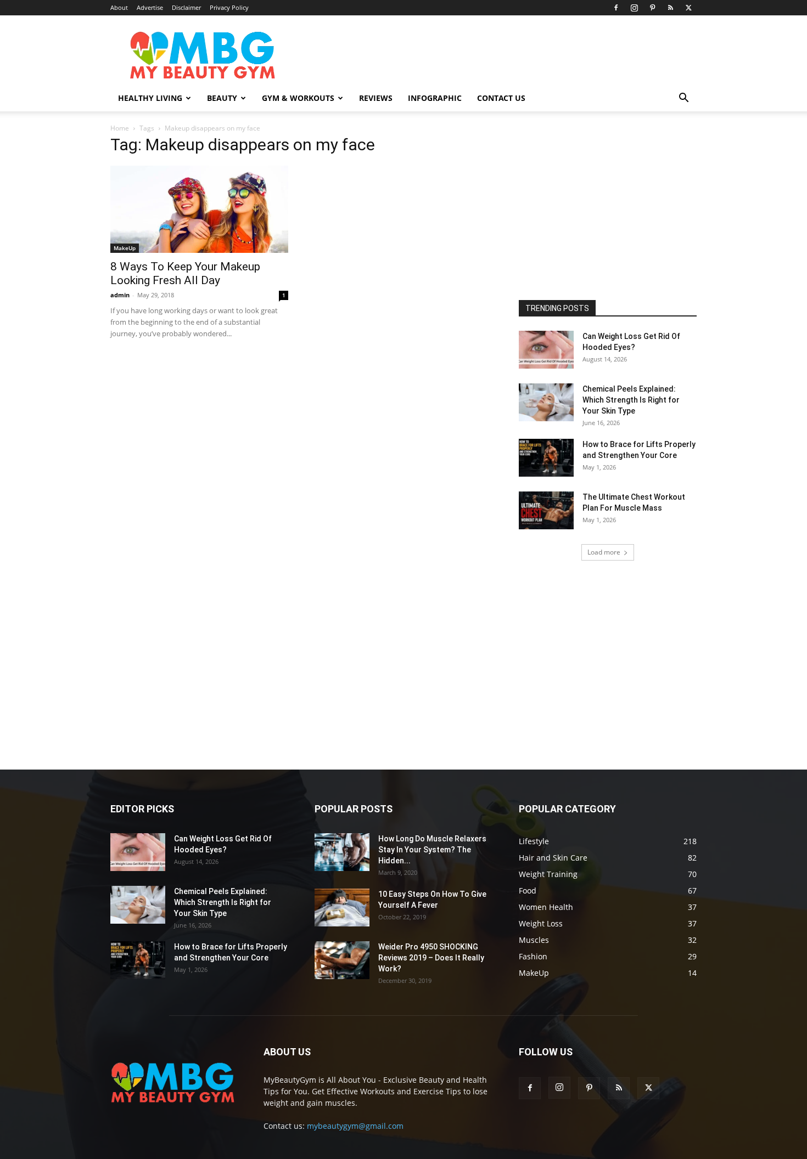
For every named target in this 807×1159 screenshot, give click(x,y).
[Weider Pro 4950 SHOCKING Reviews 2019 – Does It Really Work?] (342, 960)
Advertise (150, 7)
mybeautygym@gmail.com (355, 1126)
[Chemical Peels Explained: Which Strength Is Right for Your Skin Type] (546, 402)
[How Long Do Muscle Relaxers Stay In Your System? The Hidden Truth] (342, 852)
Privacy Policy (229, 7)
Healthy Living (150, 98)
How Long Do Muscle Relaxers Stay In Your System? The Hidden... (432, 849)
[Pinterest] (652, 7)
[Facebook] (616, 7)
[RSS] (670, 7)
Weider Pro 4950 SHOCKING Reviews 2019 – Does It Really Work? (431, 957)
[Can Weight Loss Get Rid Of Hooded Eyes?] (546, 350)
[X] (688, 7)
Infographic (435, 98)
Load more (603, 552)
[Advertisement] (601, 207)
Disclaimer (186, 7)
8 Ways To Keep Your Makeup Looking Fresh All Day (185, 273)
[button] (683, 99)
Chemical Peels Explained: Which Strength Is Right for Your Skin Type (631, 400)
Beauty (222, 98)
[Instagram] (634, 7)
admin (120, 295)
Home (119, 128)
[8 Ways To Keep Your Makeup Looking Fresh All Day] (199, 209)
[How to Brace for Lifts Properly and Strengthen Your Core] (546, 458)
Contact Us (501, 98)
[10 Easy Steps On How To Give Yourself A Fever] (342, 907)
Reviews (376, 98)
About (119, 7)
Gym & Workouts (298, 98)
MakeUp (125, 248)
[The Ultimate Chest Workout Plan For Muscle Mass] (546, 510)
